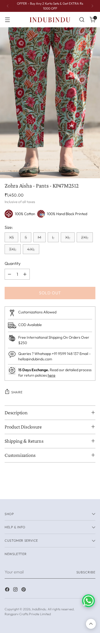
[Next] (92, 6)
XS (11, 237)
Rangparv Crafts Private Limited (28, 614)
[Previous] (7, 6)
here (51, 375)
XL (67, 237)
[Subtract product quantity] (9, 274)
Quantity (13, 263)
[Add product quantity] (24, 274)
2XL (84, 237)
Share (16, 392)
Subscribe (86, 572)
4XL (31, 249)
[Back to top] (91, 624)
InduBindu (39, 609)
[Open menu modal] (7, 19)
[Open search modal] (81, 19)
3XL (12, 249)
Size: (9, 227)
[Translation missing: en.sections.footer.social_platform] (8, 590)
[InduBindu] (50, 19)
